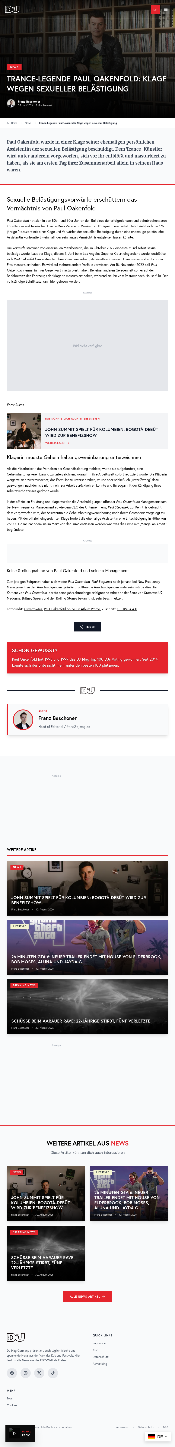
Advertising (100, 1364)
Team (10, 1398)
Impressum (99, 1343)
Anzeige (87, 292)
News (14, 67)
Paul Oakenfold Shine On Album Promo (72, 609)
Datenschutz (101, 1357)
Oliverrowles (33, 609)
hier (53, 281)
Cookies (12, 1405)
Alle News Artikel (85, 1297)
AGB (95, 1350)
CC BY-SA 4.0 (127, 609)
